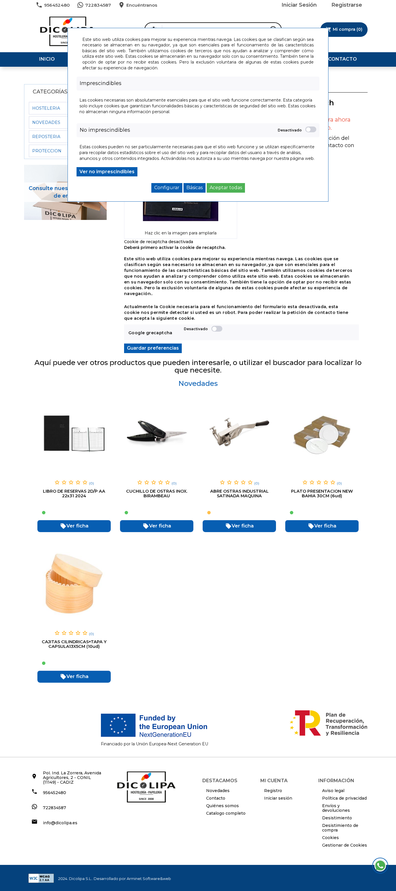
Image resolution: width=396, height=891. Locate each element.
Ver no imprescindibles (107, 171)
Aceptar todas (226, 187)
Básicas (194, 187)
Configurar (166, 187)
